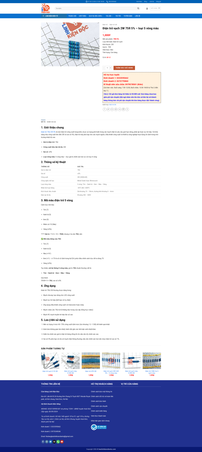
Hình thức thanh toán (98, 416)
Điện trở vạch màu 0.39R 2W (131, 372)
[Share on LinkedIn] (123, 109)
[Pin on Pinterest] (116, 109)
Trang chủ (72, 16)
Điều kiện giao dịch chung (100, 421)
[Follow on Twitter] (50, 441)
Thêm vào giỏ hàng (124, 68)
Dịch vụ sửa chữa (95, 16)
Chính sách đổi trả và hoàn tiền (102, 396)
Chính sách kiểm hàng (99, 411)
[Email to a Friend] (112, 109)
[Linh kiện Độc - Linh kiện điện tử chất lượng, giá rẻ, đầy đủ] (46, 8)
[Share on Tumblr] (127, 109)
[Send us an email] (54, 441)
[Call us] (58, 441)
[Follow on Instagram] (47, 441)
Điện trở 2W (113, 24)
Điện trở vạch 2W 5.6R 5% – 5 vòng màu (111, 372)
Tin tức (118, 16)
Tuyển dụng (128, 16)
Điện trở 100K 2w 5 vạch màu (151, 372)
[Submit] (138, 8)
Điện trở (105, 24)
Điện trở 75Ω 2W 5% (48, 132)
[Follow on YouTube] (62, 441)
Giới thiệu (139, 1)
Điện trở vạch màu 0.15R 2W (70, 372)
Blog (145, 1)
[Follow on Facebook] (43, 441)
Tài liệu (108, 16)
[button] (147, 8)
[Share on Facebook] (104, 109)
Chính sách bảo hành (98, 401)
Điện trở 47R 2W (90, 371)
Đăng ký (158, 1)
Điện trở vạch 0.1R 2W (50, 371)
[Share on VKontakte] (119, 109)
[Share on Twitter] (108, 109)
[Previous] (41, 366)
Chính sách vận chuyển (99, 406)
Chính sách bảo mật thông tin (101, 392)
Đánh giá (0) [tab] (51, 122)
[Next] (160, 366)
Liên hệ (152, 1)
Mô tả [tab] (43, 122)
